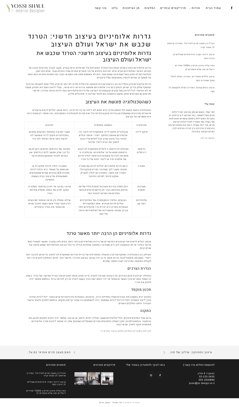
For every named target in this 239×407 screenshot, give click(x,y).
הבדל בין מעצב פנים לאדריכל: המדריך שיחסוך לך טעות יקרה (46, 374)
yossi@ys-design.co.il (202, 383)
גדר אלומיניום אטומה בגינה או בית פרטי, (86, 87)
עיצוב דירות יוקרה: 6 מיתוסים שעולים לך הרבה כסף (46, 383)
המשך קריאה (207, 138)
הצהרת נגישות (132, 402)
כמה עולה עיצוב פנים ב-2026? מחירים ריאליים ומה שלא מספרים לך (46, 391)
